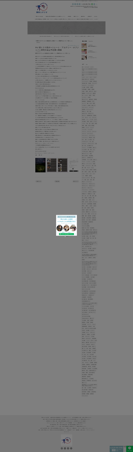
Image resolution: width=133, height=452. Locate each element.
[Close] (66, 236)
